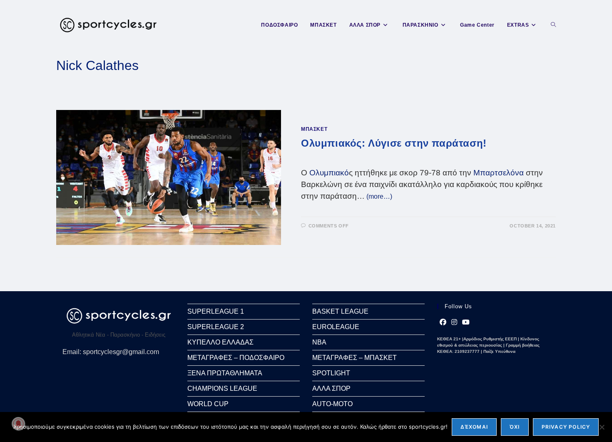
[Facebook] (443, 322)
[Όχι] (601, 427)
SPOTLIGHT (331, 373)
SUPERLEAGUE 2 (215, 326)
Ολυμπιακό (329, 172)
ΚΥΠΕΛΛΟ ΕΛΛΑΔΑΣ (220, 342)
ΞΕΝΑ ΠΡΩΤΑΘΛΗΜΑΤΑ (224, 373)
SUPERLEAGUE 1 (215, 311)
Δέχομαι (474, 427)
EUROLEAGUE (335, 326)
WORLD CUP (208, 403)
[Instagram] (454, 322)
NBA (319, 342)
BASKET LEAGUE (340, 311)
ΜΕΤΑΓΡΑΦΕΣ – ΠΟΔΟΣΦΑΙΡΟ (235, 357)
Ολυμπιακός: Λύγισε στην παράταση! (394, 143)
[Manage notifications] (18, 423)
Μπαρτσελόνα (498, 172)
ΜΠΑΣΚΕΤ (314, 129)
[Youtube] (466, 322)
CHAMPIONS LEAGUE (222, 388)
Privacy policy (566, 427)
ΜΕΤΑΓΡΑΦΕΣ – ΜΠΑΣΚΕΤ (354, 357)
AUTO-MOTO (332, 403)
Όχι (515, 427)
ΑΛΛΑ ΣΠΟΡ (331, 388)
